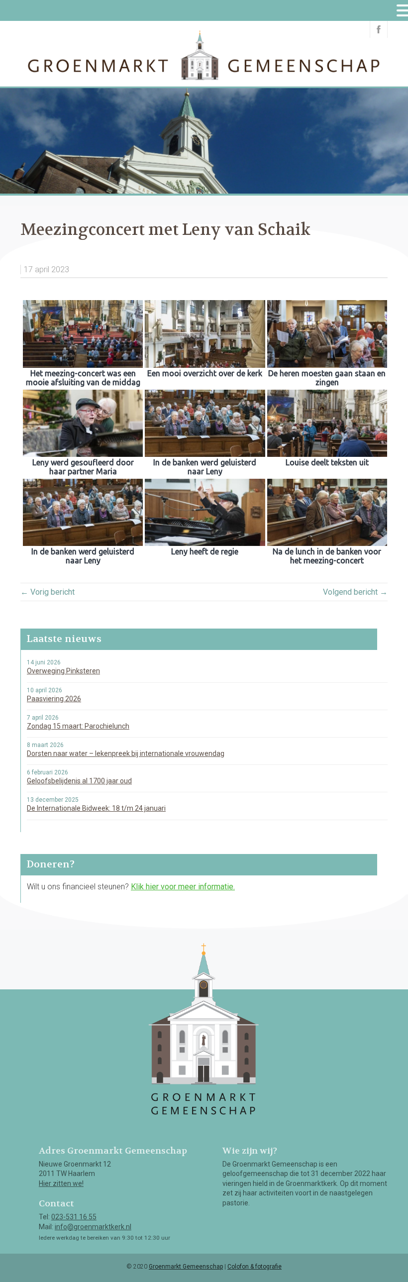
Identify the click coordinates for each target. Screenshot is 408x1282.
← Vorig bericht (47, 592)
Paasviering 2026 (54, 699)
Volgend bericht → (355, 592)
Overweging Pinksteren (63, 671)
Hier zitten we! (61, 1183)
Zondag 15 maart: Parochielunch (78, 726)
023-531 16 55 (74, 1217)
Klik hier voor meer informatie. (183, 886)
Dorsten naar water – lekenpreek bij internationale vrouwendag (125, 753)
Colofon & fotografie (254, 1266)
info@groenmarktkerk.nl (93, 1227)
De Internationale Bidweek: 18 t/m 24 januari (96, 808)
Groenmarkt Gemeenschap (186, 1266)
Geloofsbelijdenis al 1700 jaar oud (79, 781)
